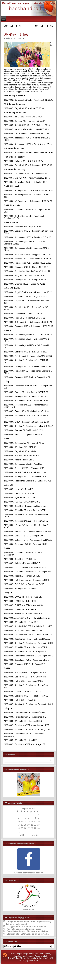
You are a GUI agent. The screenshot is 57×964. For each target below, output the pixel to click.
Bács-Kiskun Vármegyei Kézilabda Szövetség (28, 3)
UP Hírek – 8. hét (13, 26)
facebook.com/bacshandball (35, 956)
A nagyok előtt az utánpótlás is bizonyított (27, 926)
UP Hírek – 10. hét (43, 26)
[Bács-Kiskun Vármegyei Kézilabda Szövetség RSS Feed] (5, 955)
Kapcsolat (21, 954)
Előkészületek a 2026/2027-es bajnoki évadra (27, 934)
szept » (35, 835)
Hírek (12, 954)
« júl (22, 835)
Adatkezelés (32, 954)
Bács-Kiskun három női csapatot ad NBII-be (27, 931)
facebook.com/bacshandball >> (28, 873)
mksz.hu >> (28, 910)
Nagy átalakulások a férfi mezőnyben (24, 929)
